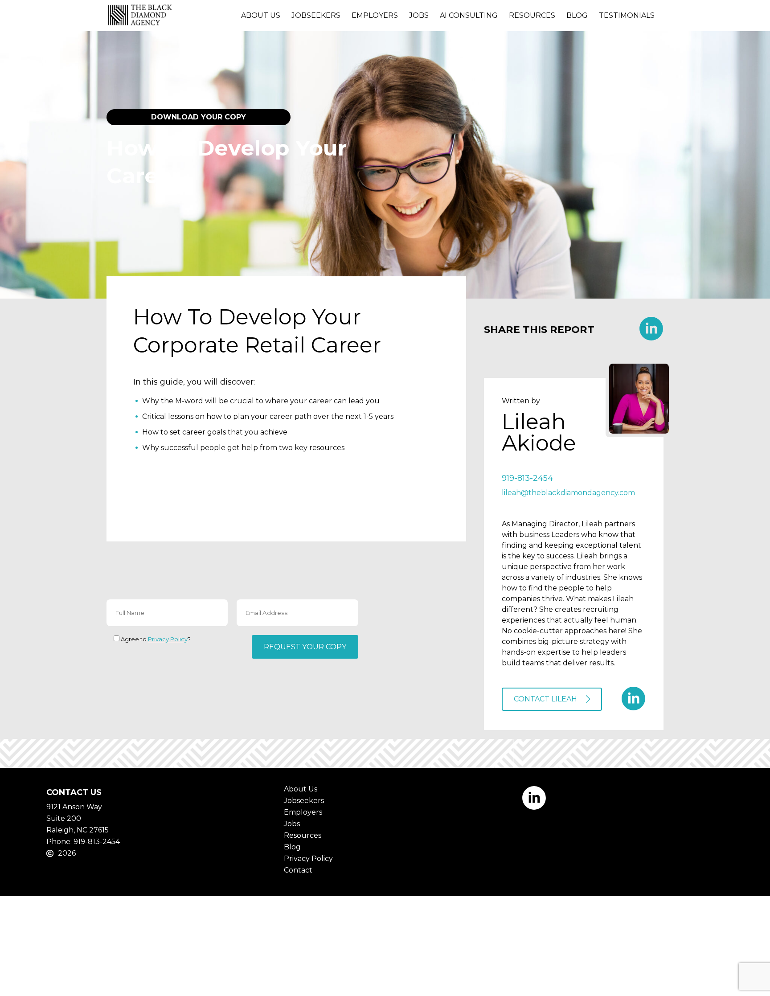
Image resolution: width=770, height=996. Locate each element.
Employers (375, 15)
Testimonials (627, 15)
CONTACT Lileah (545, 699)
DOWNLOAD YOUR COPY (198, 117)
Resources (532, 15)
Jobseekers (315, 15)
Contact (298, 870)
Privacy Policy (168, 639)
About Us (260, 15)
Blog (577, 15)
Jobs (419, 15)
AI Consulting (469, 15)
